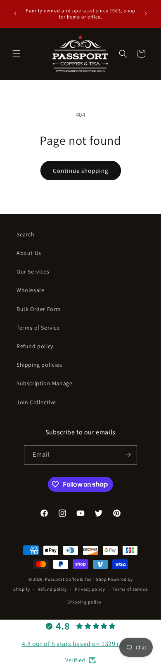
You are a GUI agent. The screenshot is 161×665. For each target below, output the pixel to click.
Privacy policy (90, 589)
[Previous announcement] (15, 14)
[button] (16, 54)
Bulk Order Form (39, 309)
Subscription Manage (44, 383)
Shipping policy (84, 602)
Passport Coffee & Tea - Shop (76, 579)
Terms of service (130, 589)
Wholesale (30, 290)
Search (26, 234)
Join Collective (36, 402)
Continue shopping (81, 171)
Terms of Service (38, 327)
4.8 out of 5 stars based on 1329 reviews (81, 643)
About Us (29, 253)
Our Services (33, 271)
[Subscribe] (127, 455)
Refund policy (35, 346)
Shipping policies (39, 364)
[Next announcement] (146, 14)
